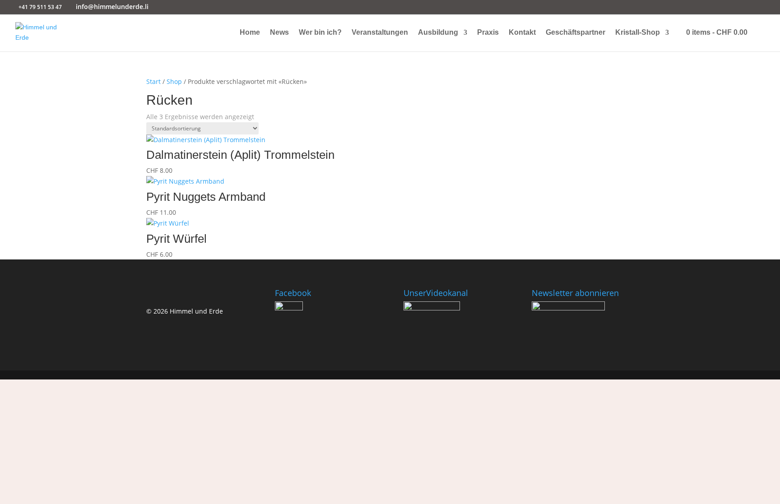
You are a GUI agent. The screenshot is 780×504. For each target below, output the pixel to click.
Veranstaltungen (380, 32)
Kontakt (522, 32)
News (279, 32)
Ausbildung (438, 32)
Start (153, 81)
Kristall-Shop (637, 32)
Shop (174, 81)
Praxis (488, 32)
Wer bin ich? (320, 32)
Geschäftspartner (575, 32)
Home (250, 32)
